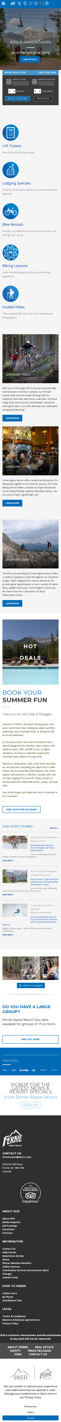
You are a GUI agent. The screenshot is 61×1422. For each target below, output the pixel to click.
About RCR (8, 1218)
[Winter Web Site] (41, 3)
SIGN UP (30, 1105)
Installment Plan (12, 1300)
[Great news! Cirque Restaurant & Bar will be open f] (49, 968)
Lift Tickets (11, 145)
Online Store (9, 1293)
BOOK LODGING (17, 98)
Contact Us (8, 1248)
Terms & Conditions (14, 1316)
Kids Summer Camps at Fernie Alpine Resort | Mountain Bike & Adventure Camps (44, 882)
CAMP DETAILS (30, 59)
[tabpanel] (30, 39)
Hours (5, 1259)
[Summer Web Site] (47, 3)
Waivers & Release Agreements (21, 1319)
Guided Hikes (13, 306)
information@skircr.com (16, 1157)
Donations (8, 1229)
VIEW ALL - (54, 828)
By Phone (7, 1296)
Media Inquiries (11, 1222)
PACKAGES (43, 98)
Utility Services (11, 1266)
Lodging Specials (16, 183)
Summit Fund (10, 1277)
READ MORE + (8, 860)
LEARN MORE (12, 418)
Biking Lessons (15, 265)
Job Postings (9, 1225)
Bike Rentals (12, 224)
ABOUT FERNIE (18, 1347)
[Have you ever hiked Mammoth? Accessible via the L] (30, 968)
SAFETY (15, 1350)
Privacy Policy (10, 1323)
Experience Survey (13, 1255)
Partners (7, 1232)
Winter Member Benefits (16, 1263)
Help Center (9, 1252)
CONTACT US (11, 1153)
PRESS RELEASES (39, 1350)
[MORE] (10, 169)
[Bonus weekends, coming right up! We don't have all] (11, 968)
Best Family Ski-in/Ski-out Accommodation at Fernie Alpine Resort (42, 848)
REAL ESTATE (44, 1347)
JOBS (17, 1354)
